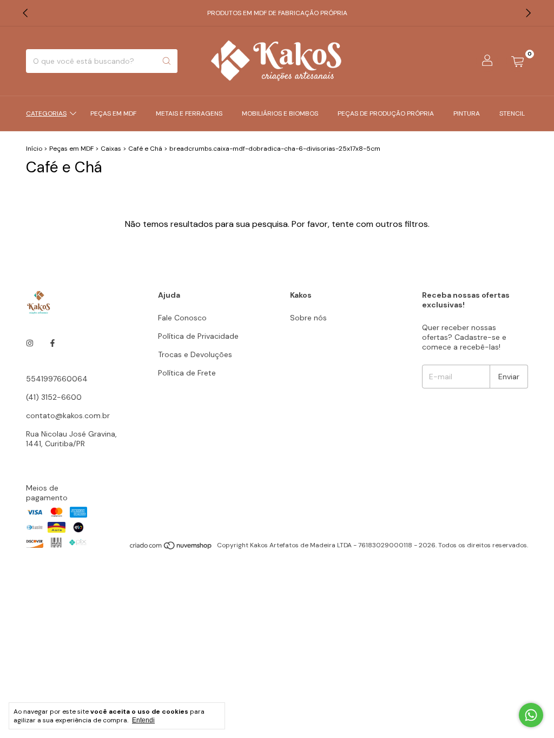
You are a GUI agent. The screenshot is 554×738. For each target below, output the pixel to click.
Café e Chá (145, 148)
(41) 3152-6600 (54, 397)
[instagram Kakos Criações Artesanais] (30, 343)
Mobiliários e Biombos (280, 113)
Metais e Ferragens (189, 113)
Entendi (143, 720)
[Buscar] (166, 61)
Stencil (512, 113)
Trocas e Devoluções (195, 354)
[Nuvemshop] (171, 548)
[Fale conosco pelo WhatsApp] (531, 715)
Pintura (466, 113)
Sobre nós (308, 318)
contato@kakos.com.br (68, 415)
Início (34, 148)
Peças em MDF (113, 113)
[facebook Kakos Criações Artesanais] (52, 343)
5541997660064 (57, 379)
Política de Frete (187, 373)
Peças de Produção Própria (386, 113)
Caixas (111, 148)
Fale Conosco (182, 318)
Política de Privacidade (198, 336)
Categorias (46, 113)
